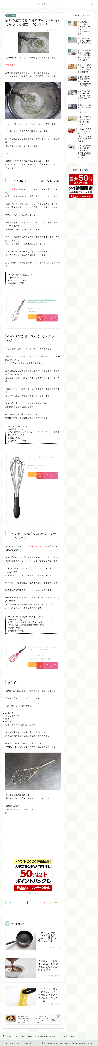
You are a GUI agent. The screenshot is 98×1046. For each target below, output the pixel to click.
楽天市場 (40, 318)
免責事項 (28, 1043)
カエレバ (40, 308)
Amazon (32, 317)
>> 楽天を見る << (33, 892)
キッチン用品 (11, 15)
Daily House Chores (49, 4)
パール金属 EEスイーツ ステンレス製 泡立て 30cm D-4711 (42, 301)
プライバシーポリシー (13, 1043)
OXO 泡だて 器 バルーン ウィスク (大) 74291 (42, 458)
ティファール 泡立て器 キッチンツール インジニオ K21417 (42, 648)
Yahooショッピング (50, 318)
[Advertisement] (33, 838)
